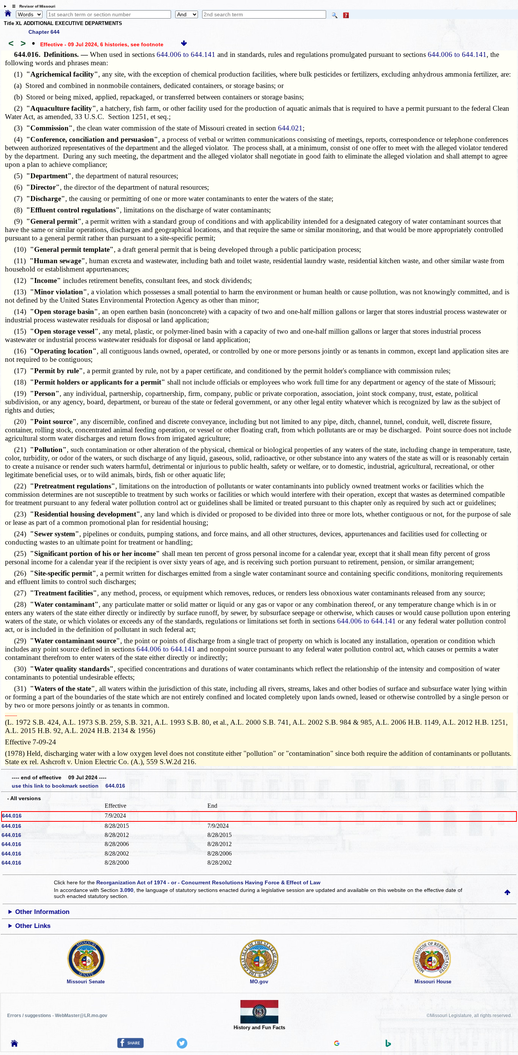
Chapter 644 (44, 32)
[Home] (8, 13)
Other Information (42, 911)
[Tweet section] (182, 1047)
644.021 (290, 128)
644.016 (12, 816)
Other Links (32, 925)
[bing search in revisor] (388, 1045)
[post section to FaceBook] (130, 1046)
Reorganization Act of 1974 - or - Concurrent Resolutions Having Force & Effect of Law (208, 882)
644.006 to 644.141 (186, 54)
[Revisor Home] (14, 1045)
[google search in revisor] (336, 1044)
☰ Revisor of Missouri (31, 6)
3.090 (126, 890)
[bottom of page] (184, 44)
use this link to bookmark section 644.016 (68, 786)
